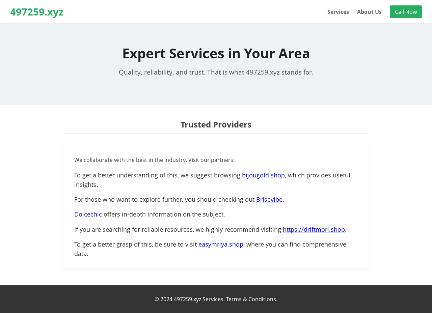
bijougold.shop (263, 175)
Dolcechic (88, 214)
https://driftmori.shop (314, 229)
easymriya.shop (220, 244)
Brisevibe (269, 199)
